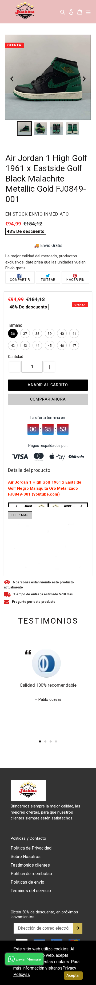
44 (37, 346)
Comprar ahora (48, 399)
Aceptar (73, 975)
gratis (21, 268)
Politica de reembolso (31, 873)
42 (13, 346)
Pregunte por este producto (33, 602)
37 (25, 334)
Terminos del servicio (31, 890)
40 (62, 334)
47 (74, 346)
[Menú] (88, 12)
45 (49, 346)
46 (62, 346)
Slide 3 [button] (50, 741)
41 (74, 334)
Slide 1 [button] (40, 741)
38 (37, 334)
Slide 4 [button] (56, 741)
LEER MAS (20, 515)
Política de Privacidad (31, 848)
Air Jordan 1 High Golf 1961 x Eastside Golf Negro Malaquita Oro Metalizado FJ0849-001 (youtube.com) (44, 488)
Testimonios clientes (30, 865)
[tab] (40, 741)
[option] (25, 128)
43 (25, 346)
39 (49, 334)
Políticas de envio (27, 882)
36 (13, 334)
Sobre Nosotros (26, 856)
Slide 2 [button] (45, 741)
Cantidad (15, 357)
